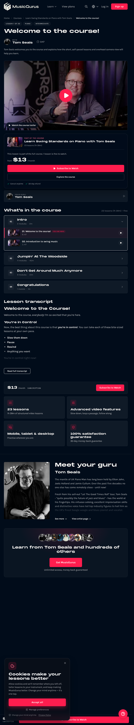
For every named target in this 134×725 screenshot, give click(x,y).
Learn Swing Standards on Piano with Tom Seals (48, 18)
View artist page (80, 518)
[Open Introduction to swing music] (66, 243)
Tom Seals (22, 42)
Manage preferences (39, 709)
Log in (105, 6)
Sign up (119, 6)
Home (7, 18)
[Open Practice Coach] (123, 713)
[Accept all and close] (65, 663)
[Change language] (95, 6)
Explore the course (66, 177)
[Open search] (86, 6)
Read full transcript (17, 371)
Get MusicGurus (65, 562)
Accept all (37, 702)
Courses (18, 18)
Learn (50, 6)
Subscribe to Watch (67, 168)
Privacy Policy (45, 715)
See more (59, 518)
